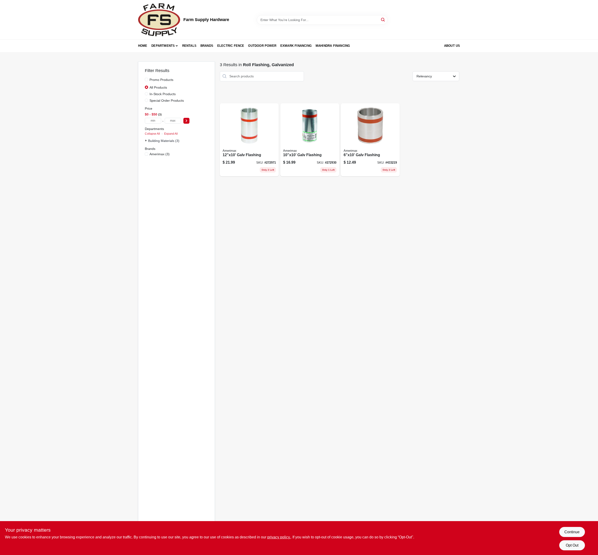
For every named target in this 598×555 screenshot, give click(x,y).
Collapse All (152, 133)
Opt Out (572, 545)
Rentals (189, 45)
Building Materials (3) (163, 141)
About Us (452, 45)
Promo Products (161, 80)
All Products (158, 87)
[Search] (383, 19)
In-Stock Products (163, 94)
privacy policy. (279, 537)
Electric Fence (230, 45)
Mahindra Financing (333, 45)
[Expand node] (146, 140)
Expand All (171, 133)
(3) (160, 154)
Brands (206, 45)
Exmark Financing (296, 45)
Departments (163, 45)
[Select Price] (186, 121)
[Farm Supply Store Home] (159, 19)
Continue (572, 532)
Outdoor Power (262, 45)
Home (142, 45)
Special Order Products (167, 100)
